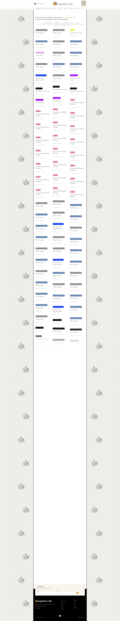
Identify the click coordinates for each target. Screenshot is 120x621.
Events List (62, 609)
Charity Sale (56, 86)
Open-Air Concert (74, 340)
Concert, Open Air (74, 360)
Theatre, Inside (74, 75)
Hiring (65, 8)
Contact (78, 8)
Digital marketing (80, 617)
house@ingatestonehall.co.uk (41, 606)
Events (71, 8)
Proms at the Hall (74, 363)
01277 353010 (39, 4)
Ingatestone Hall (39, 8)
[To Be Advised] (57, 101)
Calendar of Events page (69, 17)
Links (74, 605)
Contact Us (62, 603)
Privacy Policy (76, 607)
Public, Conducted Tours (41, 41)
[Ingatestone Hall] (43, 601)
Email (58, 590)
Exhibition (39, 336)
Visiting (53, 8)
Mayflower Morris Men (76, 33)
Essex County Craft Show (42, 339)
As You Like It (39, 55)
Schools (60, 8)
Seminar (72, 99)
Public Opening (40, 33)
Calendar (62, 607)
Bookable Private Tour (41, 75)
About (46, 8)
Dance (72, 30)
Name (38, 590)
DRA (84, 617)
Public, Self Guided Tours (41, 30)
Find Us (62, 605)
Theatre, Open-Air (40, 52)
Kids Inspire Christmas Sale (60, 89)
